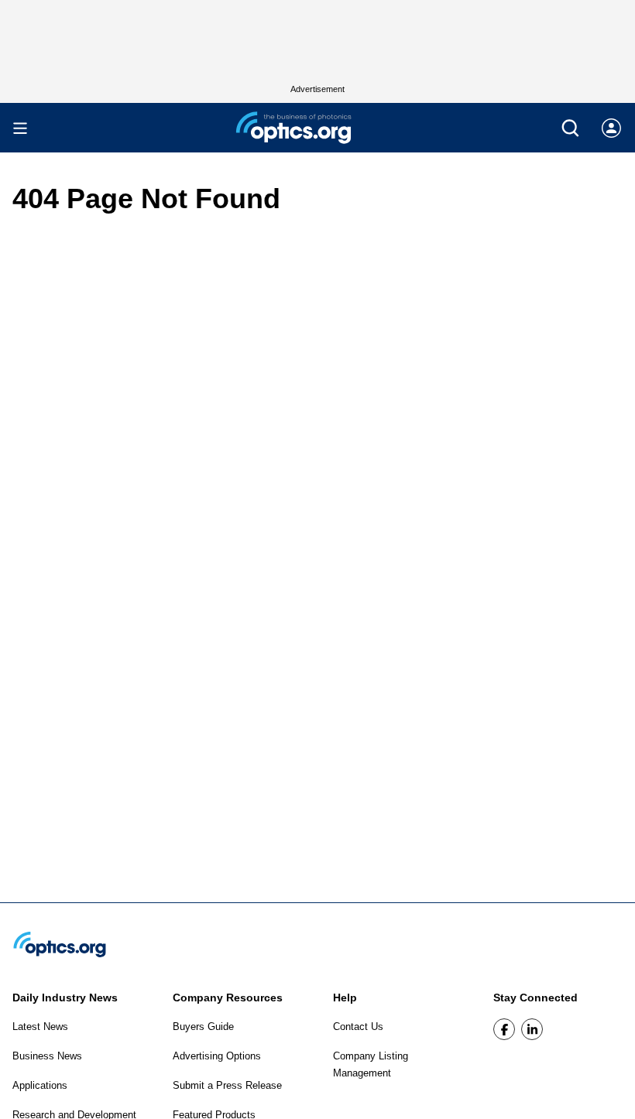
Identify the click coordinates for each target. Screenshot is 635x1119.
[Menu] (20, 128)
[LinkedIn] (532, 1029)
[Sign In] (611, 128)
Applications (39, 1085)
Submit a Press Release (227, 1085)
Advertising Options (217, 1056)
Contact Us (358, 1026)
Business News (47, 1056)
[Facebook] (504, 1029)
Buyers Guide (203, 1026)
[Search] (570, 128)
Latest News (40, 1026)
